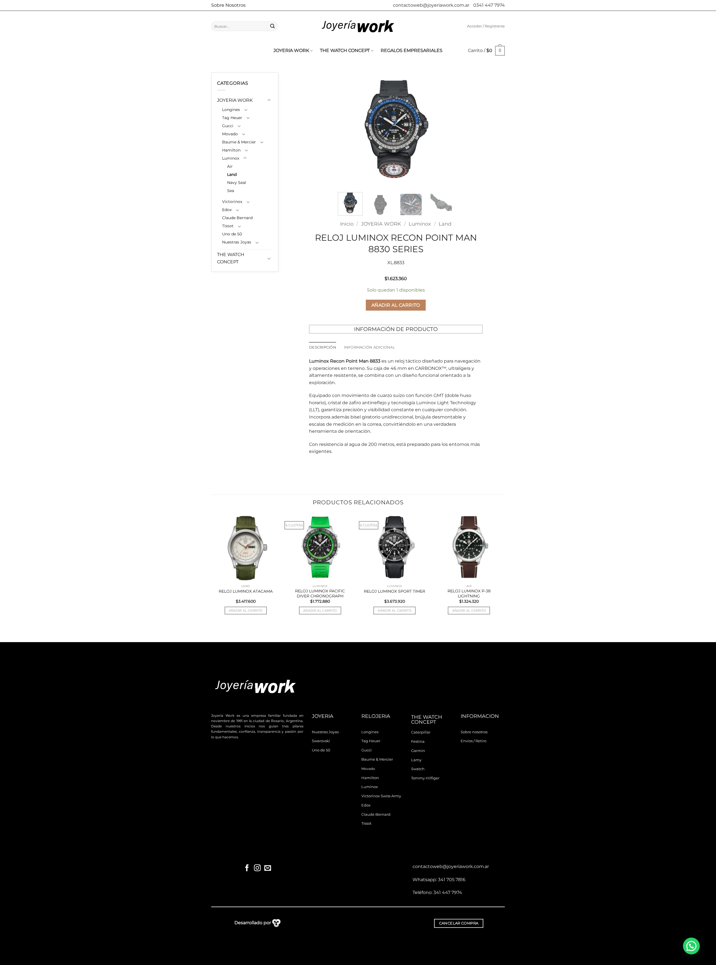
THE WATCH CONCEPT (345, 50)
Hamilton (231, 150)
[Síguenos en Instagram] (257, 868)
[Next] (444, 130)
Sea (230, 190)
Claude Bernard (237, 217)
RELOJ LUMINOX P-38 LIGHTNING (469, 593)
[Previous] (347, 130)
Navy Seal (236, 182)
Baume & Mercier (239, 142)
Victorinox (232, 201)
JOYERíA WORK (291, 50)
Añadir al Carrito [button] (246, 610)
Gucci (227, 125)
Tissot (228, 225)
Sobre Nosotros (228, 5)
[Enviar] (272, 26)
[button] (486, 26)
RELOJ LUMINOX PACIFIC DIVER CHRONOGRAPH (320, 593)
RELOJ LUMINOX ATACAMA (246, 591)
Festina (418, 741)
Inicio (347, 224)
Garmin (418, 751)
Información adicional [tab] (369, 347)
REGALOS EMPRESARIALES (411, 50)
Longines (231, 109)
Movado (230, 133)
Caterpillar (420, 732)
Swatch (418, 769)
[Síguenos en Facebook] (247, 868)
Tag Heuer (232, 117)
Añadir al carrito (395, 305)
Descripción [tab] (322, 347)
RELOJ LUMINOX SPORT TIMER (394, 591)
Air (230, 166)
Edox (227, 209)
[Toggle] (269, 100)
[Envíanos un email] (267, 868)
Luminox (230, 158)
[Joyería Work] (358, 26)
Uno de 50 (232, 233)
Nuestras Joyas (236, 242)
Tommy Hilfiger (425, 778)
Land (232, 174)
